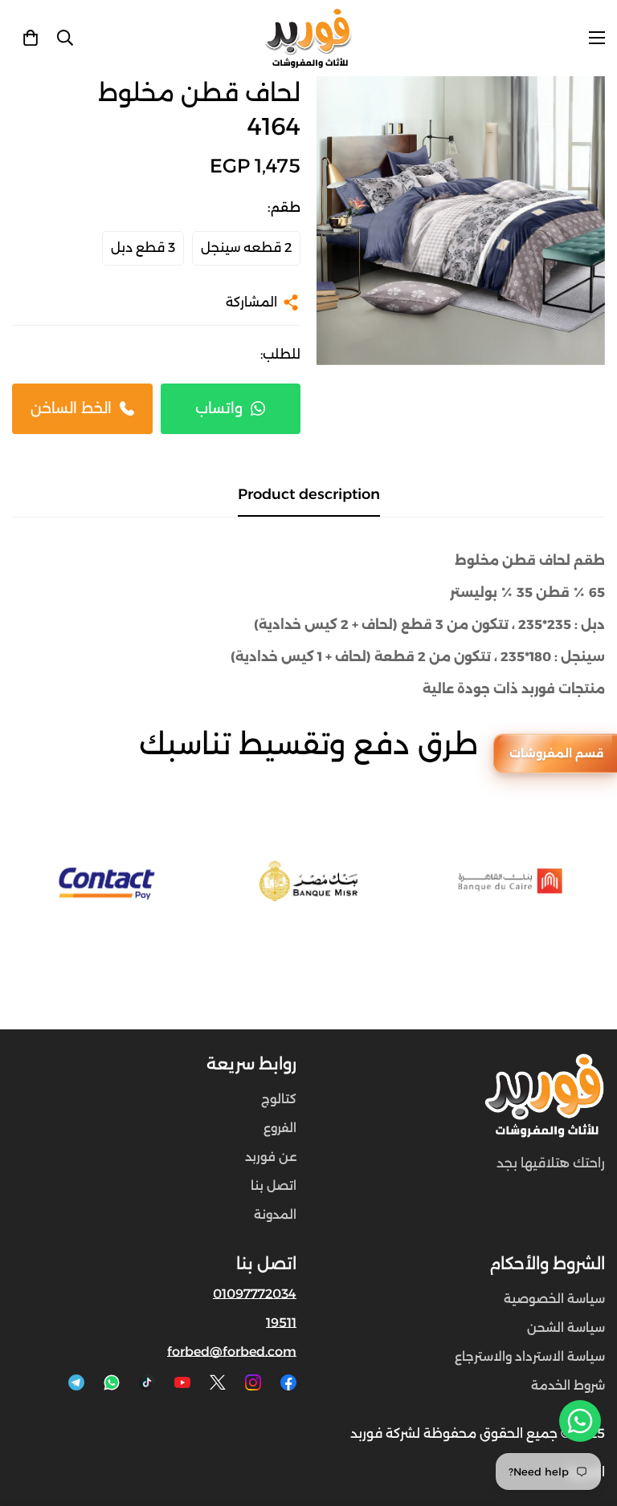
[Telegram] (76, 1382)
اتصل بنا (273, 1185)
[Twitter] (218, 1382)
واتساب (219, 408)
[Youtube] (182, 1382)
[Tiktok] (147, 1382)
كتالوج (278, 1098)
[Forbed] (308, 38)
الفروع (280, 1127)
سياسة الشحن (566, 1327)
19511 (281, 1322)
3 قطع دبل (143, 247)
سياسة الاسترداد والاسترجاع (530, 1356)
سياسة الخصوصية (554, 1298)
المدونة (275, 1214)
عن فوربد (270, 1156)
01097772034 (254, 1293)
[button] (30, 37)
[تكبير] (351, 110)
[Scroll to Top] (31, 1418)
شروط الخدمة (568, 1385)
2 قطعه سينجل (246, 247)
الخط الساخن (71, 408)
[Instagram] (253, 1382)
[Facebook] (288, 1382)
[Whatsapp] (112, 1382)
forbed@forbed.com (231, 1351)
